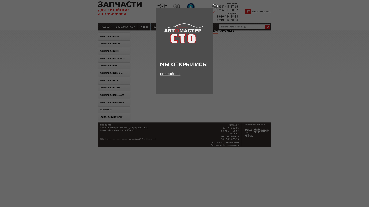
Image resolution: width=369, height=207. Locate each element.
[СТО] (184, 93)
